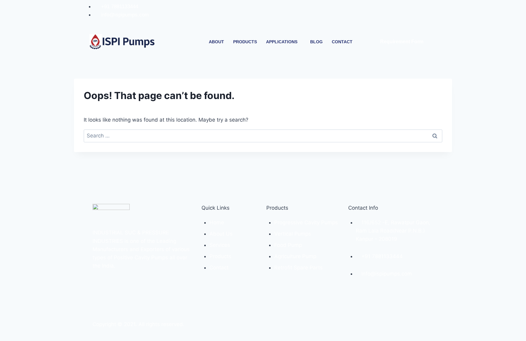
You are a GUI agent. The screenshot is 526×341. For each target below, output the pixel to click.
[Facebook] (400, 14)
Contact (342, 41)
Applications (281, 41)
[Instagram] (413, 14)
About (216, 41)
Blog (316, 41)
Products (245, 41)
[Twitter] (425, 14)
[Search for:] (263, 136)
